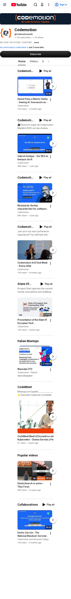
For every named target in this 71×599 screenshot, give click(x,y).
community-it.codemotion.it (15, 47)
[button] (49, 61)
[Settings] (49, 5)
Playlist (34, 372)
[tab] (22, 61)
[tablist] (35, 61)
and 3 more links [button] (36, 47)
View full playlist (25, 376)
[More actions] (50, 99)
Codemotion (23, 106)
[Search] (35, 5)
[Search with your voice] (42, 4)
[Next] (53, 86)
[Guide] (5, 5)
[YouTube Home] (19, 4)
